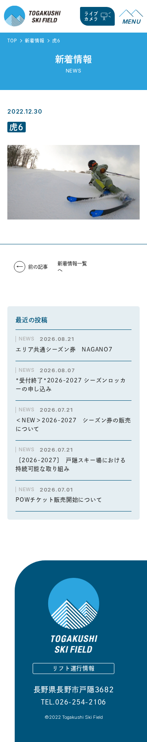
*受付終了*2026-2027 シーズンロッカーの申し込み (71, 385)
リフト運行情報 (73, 668)
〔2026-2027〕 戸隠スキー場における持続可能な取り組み (71, 464)
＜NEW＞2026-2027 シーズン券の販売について (73, 424)
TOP (12, 40)
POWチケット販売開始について (59, 500)
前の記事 (38, 266)
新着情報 (34, 40)
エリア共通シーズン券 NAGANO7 (67, 349)
